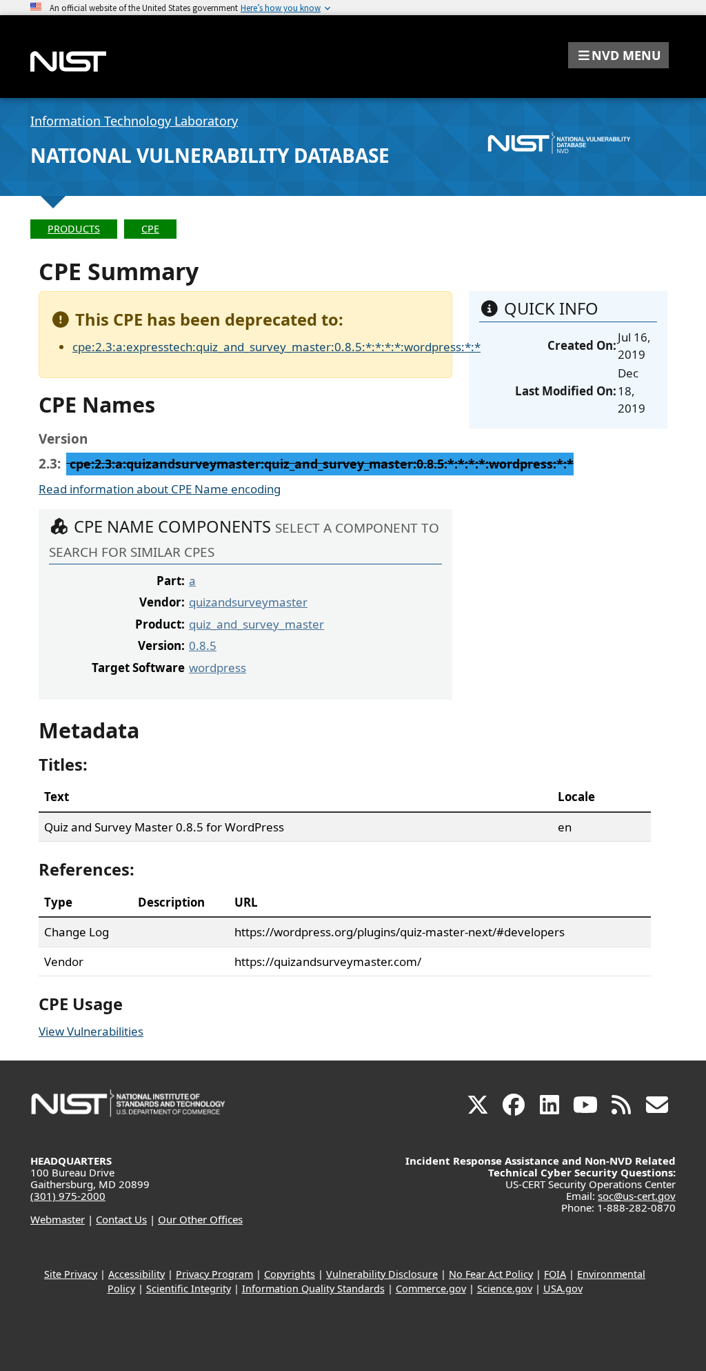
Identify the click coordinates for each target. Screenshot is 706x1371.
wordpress (217, 667)
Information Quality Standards (313, 1288)
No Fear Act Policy (491, 1274)
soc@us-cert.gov (637, 1196)
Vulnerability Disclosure (382, 1274)
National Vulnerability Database (210, 155)
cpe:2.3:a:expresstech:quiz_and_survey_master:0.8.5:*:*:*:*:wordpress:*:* (276, 347)
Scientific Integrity (188, 1288)
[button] (618, 55)
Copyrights (289, 1274)
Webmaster (57, 1219)
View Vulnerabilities (91, 1031)
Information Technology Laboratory (134, 120)
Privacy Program (214, 1274)
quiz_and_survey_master (256, 624)
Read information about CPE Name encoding (160, 489)
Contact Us (121, 1219)
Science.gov (504, 1288)
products (74, 228)
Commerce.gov (431, 1288)
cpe (150, 228)
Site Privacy (70, 1274)
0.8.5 (202, 645)
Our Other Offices (200, 1219)
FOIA (555, 1274)
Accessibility (136, 1274)
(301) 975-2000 (67, 1196)
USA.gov (563, 1288)
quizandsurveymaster (248, 602)
